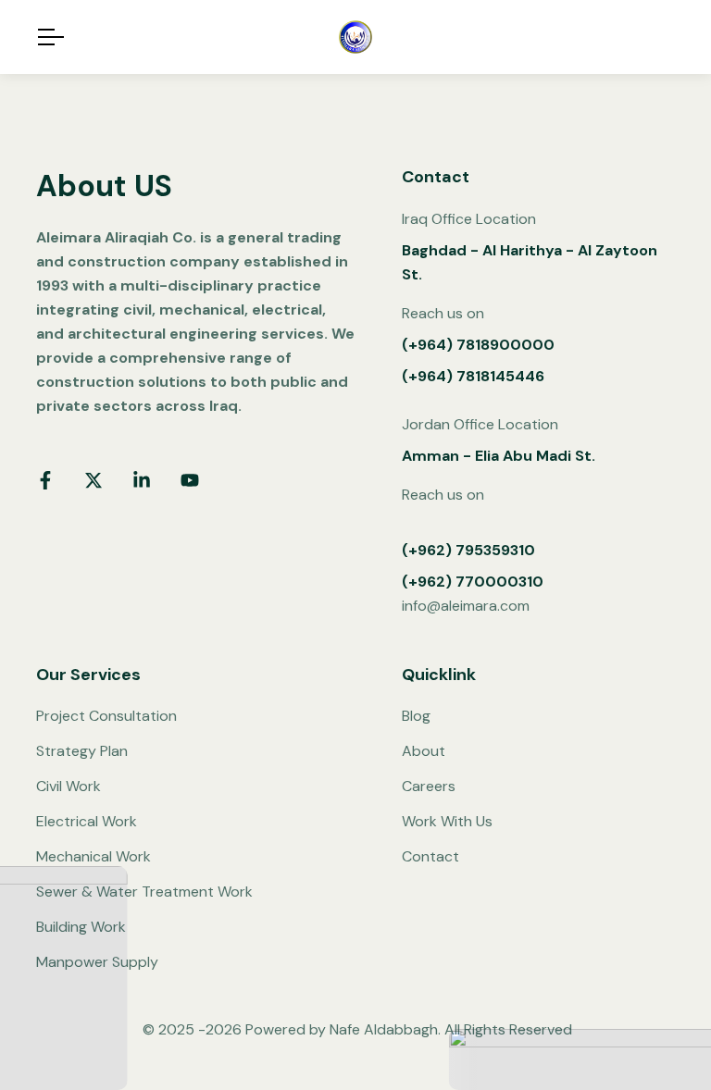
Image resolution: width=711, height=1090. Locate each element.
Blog (416, 715)
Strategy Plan (82, 751)
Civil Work (68, 786)
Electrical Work (86, 821)
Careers (428, 786)
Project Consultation (106, 715)
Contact (430, 856)
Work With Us (447, 821)
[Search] (666, 37)
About (423, 751)
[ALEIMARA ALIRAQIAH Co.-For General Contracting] (355, 37)
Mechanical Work (93, 856)
